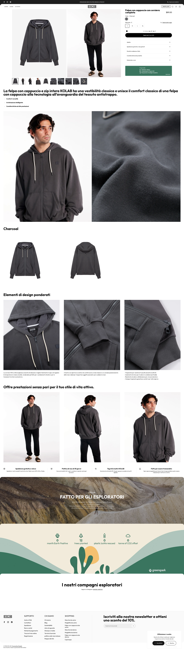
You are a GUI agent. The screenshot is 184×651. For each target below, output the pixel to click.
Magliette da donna (71, 632)
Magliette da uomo (71, 623)
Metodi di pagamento (31, 631)
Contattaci (27, 623)
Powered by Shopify (17, 646)
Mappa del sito (49, 639)
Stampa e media (49, 631)
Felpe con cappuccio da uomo (72, 626)
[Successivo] (117, 43)
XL (142, 26)
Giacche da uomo (70, 620)
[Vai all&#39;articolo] (15, 81)
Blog (45, 623)
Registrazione (28, 636)
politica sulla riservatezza (52, 636)
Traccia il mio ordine (30, 633)
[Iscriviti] (133, 625)
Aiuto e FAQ (28, 620)
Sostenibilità (48, 625)
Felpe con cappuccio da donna (72, 636)
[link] (25, 261)
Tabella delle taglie (167, 22)
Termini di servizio (50, 633)
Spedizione (27, 625)
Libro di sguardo (49, 628)
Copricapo (68, 640)
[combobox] (174, 2)
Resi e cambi (28, 628)
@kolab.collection (98, 589)
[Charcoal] (126, 19)
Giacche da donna (70, 630)
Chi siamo (47, 620)
